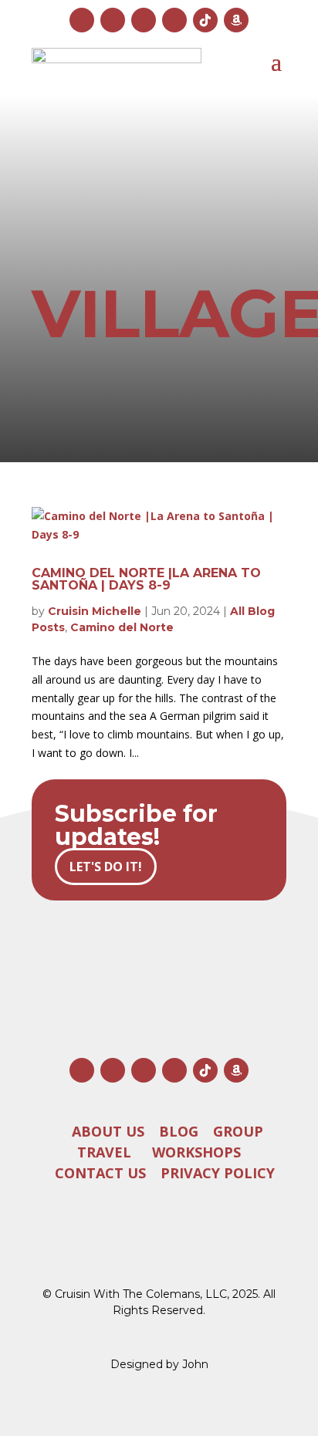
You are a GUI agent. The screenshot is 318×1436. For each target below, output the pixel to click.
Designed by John (159, 1364)
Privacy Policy (218, 1173)
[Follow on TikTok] (205, 20)
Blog (178, 1131)
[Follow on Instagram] (81, 20)
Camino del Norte (122, 627)
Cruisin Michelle (94, 611)
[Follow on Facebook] (112, 20)
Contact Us (100, 1173)
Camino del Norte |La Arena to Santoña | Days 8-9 (146, 579)
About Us (108, 1131)
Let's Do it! (105, 866)
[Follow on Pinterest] (174, 20)
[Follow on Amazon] (236, 20)
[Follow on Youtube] (143, 20)
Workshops (196, 1152)
